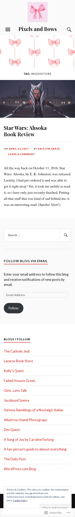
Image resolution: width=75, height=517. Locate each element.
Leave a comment (21, 154)
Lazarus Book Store (18, 361)
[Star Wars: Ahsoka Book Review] (37, 116)
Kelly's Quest (14, 371)
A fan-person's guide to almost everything (35, 449)
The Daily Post (15, 459)
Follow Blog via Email (26, 261)
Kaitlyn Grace (49, 148)
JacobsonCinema (16, 400)
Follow (13, 308)
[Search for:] (37, 235)
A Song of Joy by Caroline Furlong (29, 439)
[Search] (65, 29)
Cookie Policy (20, 500)
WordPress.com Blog (20, 469)
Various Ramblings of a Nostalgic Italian (33, 410)
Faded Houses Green (19, 381)
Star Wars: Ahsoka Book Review (25, 130)
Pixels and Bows (37, 28)
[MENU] (8, 29)
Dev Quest (12, 430)
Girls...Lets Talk (15, 390)
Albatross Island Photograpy (25, 420)
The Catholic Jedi (17, 351)
